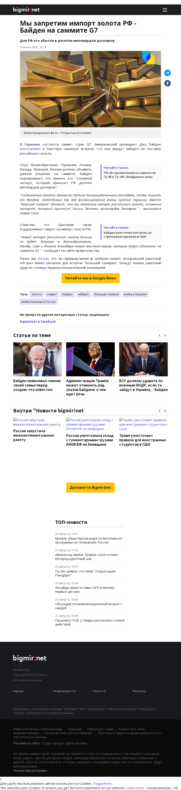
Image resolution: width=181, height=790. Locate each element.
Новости (99, 691)
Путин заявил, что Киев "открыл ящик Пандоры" (85, 573)
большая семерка (106, 294)
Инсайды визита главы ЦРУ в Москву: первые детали (85, 589)
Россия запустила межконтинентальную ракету (33, 435)
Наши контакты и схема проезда (37, 729)
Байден (67, 294)
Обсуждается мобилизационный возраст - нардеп (89, 606)
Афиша (18, 691)
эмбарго (83, 294)
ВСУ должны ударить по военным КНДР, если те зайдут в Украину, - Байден (143, 385)
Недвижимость (64, 691)
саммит (52, 294)
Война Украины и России (39, 302)
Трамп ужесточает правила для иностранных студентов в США (142, 440)
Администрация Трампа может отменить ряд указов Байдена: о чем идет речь (87, 387)
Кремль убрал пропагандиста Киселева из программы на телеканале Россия (88, 540)
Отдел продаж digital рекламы (64, 743)
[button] (159, 335)
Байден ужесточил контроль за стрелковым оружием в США (127, 235)
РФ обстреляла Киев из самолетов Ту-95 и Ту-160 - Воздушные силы (130, 175)
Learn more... (136, 788)
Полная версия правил (30, 770)
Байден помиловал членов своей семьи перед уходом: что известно (36, 385)
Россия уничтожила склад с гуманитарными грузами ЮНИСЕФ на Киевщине (89, 440)
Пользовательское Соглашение (68, 733)
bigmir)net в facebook (38, 321)
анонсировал (30, 148)
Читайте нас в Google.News (90, 278)
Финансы (139, 691)
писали (43, 258)
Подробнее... (103, 783)
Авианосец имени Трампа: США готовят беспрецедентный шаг (87, 556)
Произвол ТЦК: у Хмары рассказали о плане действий (90, 622)
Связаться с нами (100, 729)
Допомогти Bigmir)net (90, 487)
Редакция (75, 729)
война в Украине (135, 294)
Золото (37, 294)
